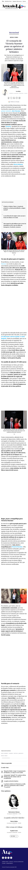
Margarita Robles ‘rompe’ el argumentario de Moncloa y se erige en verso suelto (15, 771)
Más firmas (13, 836)
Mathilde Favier (8, 1)
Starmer (3, 264)
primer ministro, (10, 111)
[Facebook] (8, 98)
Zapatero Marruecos (17, 1)
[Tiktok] (11, 858)
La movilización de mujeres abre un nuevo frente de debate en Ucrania (14, 216)
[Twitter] (3, 858)
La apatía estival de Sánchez (11, 781)
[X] (11, 98)
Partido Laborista (18, 753)
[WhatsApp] (16, 98)
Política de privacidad (18, 861)
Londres (11, 753)
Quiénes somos (5, 861)
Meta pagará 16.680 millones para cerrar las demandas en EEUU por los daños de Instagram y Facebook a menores (15, 225)
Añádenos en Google (14, 101)
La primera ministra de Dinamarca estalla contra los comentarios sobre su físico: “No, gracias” (14, 785)
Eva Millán (18, 91)
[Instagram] (6, 858)
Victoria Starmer (17, 547)
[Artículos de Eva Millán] (5, 92)
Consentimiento (9, 863)
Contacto (11, 861)
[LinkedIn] (14, 98)
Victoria (8, 126)
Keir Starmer (4, 753)
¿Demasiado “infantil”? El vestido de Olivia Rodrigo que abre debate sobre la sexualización (15, 776)
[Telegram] (19, 98)
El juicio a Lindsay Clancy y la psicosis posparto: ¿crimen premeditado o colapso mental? (14, 208)
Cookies (3, 863)
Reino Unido (4, 755)
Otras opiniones (6, 791)
